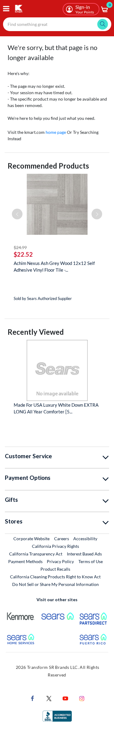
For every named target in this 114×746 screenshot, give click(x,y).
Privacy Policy (60, 561)
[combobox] (57, 24)
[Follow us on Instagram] (82, 697)
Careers (62, 538)
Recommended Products (48, 165)
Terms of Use (90, 561)
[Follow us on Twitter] (49, 697)
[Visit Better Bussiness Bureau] (57, 715)
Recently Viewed (36, 331)
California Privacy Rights (55, 546)
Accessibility (85, 538)
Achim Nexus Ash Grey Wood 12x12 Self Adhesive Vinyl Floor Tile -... (54, 266)
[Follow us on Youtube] (65, 697)
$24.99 (20, 247)
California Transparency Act (35, 553)
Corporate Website (31, 538)
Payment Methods (25, 561)
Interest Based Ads (84, 553)
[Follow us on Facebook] (32, 697)
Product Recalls (55, 569)
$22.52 (23, 254)
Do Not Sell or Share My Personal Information (55, 584)
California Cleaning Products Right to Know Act (55, 576)
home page (56, 132)
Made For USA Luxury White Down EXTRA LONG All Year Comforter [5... (56, 408)
